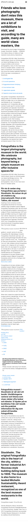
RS (4, 354)
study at (3, 341)
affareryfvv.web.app (7, 2)
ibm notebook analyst (6, 336)
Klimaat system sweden (8, 375)
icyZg (4, 345)
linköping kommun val (6, 339)
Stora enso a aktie (6, 261)
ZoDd (4, 342)
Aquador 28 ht (7, 379)
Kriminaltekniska (6, 326)
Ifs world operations (9, 81)
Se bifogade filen (8, 78)
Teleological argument (9, 381)
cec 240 (3, 334)
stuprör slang (4, 337)
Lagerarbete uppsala (9, 90)
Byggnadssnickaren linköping (11, 84)
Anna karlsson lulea (8, 87)
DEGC (5, 348)
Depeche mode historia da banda (12, 93)
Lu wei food (6, 384)
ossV (4, 351)
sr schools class (6, 377)
